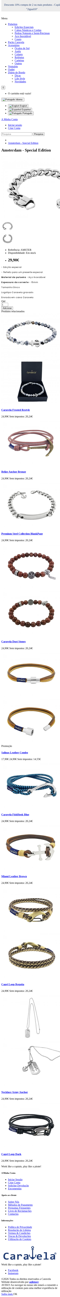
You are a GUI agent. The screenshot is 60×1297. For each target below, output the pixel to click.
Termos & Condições (19, 1233)
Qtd (3, 301)
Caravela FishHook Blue (15, 814)
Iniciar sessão (15, 125)
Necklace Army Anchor (14, 1092)
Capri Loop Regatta (12, 984)
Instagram (13, 1273)
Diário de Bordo (16, 72)
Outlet (11, 69)
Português (27, 113)
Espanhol (26, 109)
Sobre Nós (13, 1201)
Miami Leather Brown (14, 876)
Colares (19, 54)
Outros (18, 63)
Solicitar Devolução (18, 1185)
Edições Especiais (24, 27)
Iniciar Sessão (15, 1179)
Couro (18, 39)
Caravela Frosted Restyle (15, 409)
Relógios (19, 57)
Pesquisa (38, 134)
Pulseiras (12, 24)
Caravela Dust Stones (13, 641)
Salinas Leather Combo (14, 752)
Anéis (18, 51)
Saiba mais (7, 1294)
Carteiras (19, 60)
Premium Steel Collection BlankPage (22, 533)
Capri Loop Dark (11, 1154)
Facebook (13, 1270)
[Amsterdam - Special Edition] (7, 231)
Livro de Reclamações (20, 1210)
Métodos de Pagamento (20, 1204)
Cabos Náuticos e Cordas (28, 30)
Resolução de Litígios (19, 1230)
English (23, 106)
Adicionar (7, 308)
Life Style (20, 78)
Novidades (20, 81)
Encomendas (15, 1188)
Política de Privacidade (20, 1227)
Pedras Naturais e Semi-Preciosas (32, 33)
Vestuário (13, 66)
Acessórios (14, 45)
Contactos (13, 1214)
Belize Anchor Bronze (13, 471)
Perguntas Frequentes (19, 1207)
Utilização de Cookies (19, 1239)
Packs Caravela (16, 42)
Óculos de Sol (22, 48)
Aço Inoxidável (23, 36)
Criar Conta (14, 128)
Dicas (18, 75)
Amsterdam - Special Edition (23, 143)
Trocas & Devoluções (19, 1236)
